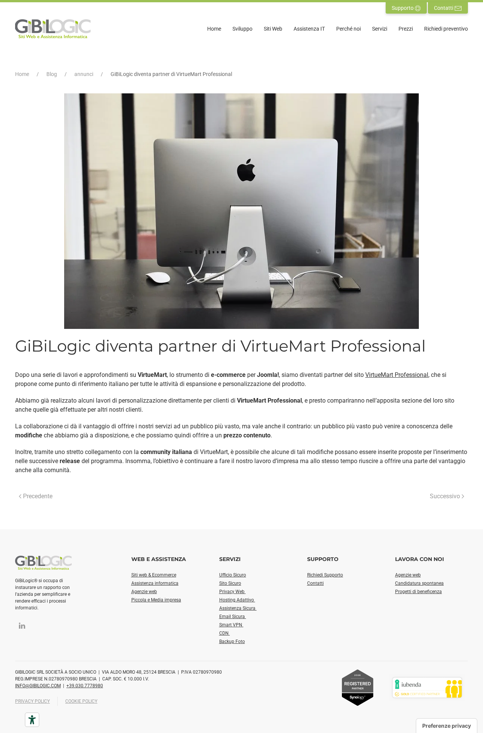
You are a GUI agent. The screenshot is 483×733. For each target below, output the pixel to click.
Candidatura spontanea (419, 583)
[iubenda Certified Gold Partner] (427, 687)
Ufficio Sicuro (232, 575)
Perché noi (348, 29)
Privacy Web (232, 591)
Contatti (444, 8)
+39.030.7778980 (84, 685)
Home (214, 29)
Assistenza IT (309, 29)
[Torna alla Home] (53, 29)
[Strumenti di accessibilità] (32, 720)
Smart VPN (231, 625)
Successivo (445, 496)
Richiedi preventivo (446, 29)
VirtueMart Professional (396, 374)
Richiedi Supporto (325, 575)
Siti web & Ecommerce (153, 575)
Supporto (403, 8)
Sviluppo (242, 29)
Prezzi (405, 29)
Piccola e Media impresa (156, 600)
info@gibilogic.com (38, 685)
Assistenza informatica (154, 583)
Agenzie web (144, 591)
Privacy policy (32, 701)
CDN (224, 633)
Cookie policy (81, 701)
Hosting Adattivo (237, 600)
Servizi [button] (379, 29)
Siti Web (273, 29)
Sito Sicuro (230, 583)
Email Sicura (232, 616)
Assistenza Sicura (238, 608)
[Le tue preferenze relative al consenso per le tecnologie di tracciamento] (446, 726)
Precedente (37, 496)
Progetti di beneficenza (418, 591)
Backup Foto (232, 641)
